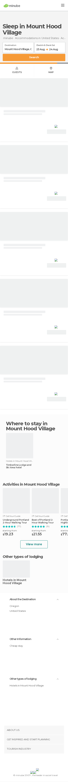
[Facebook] (28, 761)
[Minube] (12, 5)
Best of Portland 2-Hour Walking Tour (43, 521)
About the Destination (23, 599)
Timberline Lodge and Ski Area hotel (18, 466)
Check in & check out (45, 44)
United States (18, 610)
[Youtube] (42, 761)
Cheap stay (16, 645)
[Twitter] (33, 761)
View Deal (57, 131)
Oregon (14, 606)
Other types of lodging (23, 678)
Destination (10, 44)
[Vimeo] (37, 761)
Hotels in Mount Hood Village (14, 582)
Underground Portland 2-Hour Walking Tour (16, 521)
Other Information (20, 639)
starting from (10, 530)
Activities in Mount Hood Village (31, 484)
